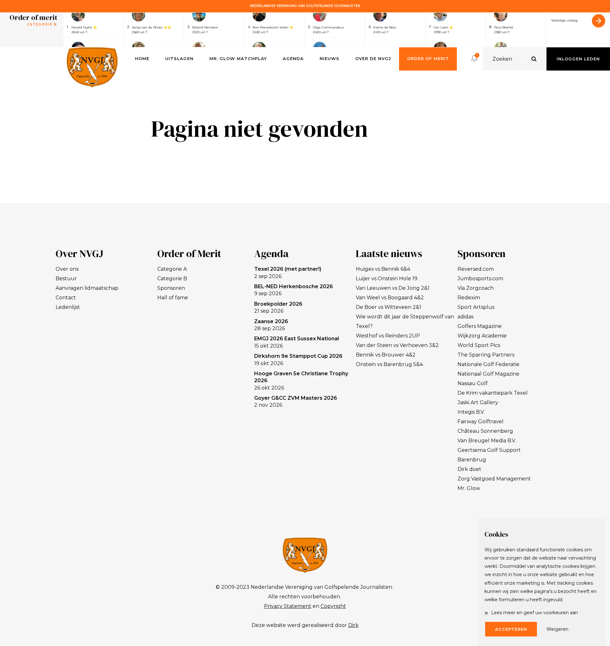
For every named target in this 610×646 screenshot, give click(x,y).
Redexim (469, 298)
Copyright (333, 606)
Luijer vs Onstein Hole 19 (386, 278)
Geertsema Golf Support (489, 450)
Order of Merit (428, 58)
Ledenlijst (68, 307)
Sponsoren (171, 288)
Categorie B (172, 278)
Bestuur (66, 278)
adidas (465, 317)
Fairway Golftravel (481, 421)
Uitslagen (179, 58)
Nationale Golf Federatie (488, 364)
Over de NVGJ (373, 58)
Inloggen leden (578, 58)
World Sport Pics (479, 345)
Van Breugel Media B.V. (487, 441)
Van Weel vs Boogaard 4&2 (390, 298)
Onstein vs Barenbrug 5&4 (389, 364)
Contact (66, 298)
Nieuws (329, 58)
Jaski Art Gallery (478, 402)
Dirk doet (469, 469)
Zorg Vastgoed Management (494, 479)
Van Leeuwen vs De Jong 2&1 (393, 288)
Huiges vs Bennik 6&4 (383, 269)
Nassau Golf (473, 383)
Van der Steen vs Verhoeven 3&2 (397, 345)
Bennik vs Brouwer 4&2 (386, 355)
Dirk (353, 625)
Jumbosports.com (480, 278)
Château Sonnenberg (485, 431)
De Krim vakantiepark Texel (493, 393)
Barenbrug (472, 460)
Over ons (67, 269)
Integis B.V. (471, 412)
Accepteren (511, 629)
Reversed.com (476, 269)
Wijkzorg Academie (482, 336)
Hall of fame (172, 298)
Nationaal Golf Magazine (488, 374)
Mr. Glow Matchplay (238, 58)
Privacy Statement (287, 606)
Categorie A (172, 269)
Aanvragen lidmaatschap (87, 288)
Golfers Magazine (480, 326)
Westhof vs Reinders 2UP (388, 336)
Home (142, 58)
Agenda (293, 58)
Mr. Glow (469, 488)
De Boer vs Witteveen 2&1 (388, 307)
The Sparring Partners (486, 355)
